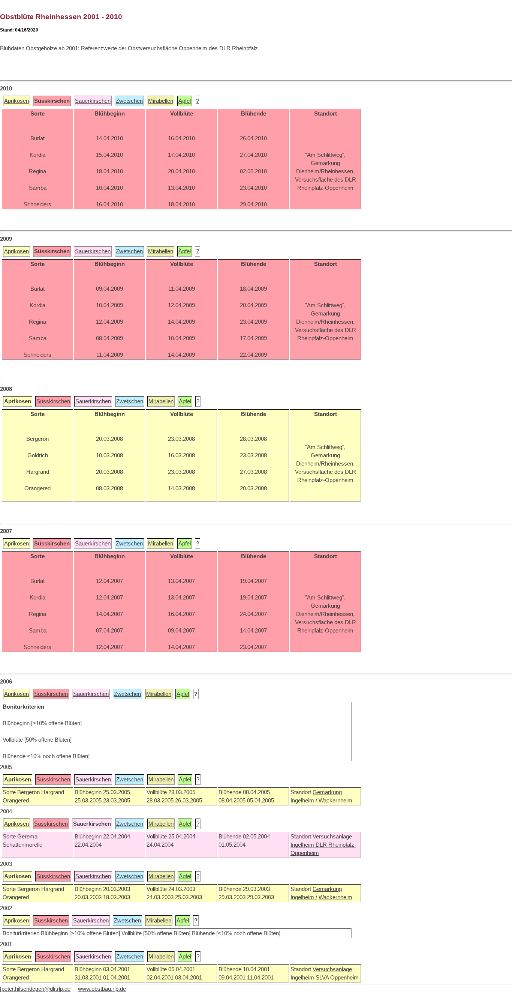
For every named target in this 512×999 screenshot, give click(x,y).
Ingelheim (303, 845)
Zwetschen (129, 101)
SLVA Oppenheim (337, 978)
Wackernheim (335, 801)
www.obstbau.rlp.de (102, 989)
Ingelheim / (303, 801)
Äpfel (184, 101)
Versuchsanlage (332, 837)
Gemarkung (327, 792)
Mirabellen (160, 101)
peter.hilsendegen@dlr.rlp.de (35, 989)
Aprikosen (16, 101)
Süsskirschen (53, 401)
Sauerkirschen (93, 101)
